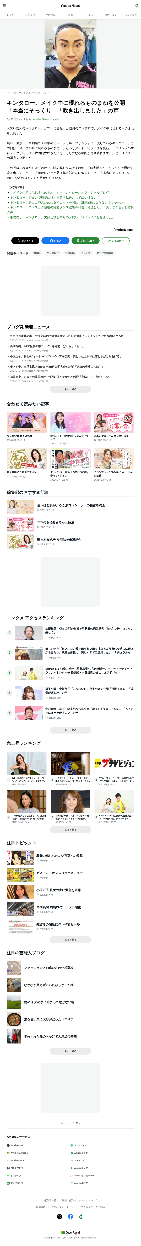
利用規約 (41, 1207)
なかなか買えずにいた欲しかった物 (49, 985)
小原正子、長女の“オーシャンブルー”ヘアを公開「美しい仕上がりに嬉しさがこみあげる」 (66, 356)
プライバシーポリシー (63, 1207)
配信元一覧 (50, 1200)
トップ (10, 15)
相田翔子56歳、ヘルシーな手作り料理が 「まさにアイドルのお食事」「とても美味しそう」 (72, 818)
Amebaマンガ (81, 1168)
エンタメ (30, 15)
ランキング (131, 15)
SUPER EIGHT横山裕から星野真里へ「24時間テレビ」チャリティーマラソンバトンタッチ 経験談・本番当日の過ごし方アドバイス (88, 670)
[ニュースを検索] (137, 6)
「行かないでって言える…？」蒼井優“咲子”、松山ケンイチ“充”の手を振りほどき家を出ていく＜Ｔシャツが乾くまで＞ (29, 820)
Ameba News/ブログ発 (46, 119)
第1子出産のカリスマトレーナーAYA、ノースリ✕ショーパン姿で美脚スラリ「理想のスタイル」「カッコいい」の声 (29, 782)
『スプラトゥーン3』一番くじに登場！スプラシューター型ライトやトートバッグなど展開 (72, 780)
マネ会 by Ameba (19, 1152)
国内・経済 (111, 15)
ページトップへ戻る (70, 1123)
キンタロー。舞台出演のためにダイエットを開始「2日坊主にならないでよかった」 (68, 202)
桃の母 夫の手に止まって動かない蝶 (49, 1002)
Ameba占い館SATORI (84, 1175)
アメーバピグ (80, 1160)
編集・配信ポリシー (73, 1200)
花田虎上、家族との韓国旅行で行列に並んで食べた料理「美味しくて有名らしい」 (61, 377)
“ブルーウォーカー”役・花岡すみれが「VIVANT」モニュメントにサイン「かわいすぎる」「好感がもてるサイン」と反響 (116, 782)
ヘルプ (93, 1200)
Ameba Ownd (18, 1160)
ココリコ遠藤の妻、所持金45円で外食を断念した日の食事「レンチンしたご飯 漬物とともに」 (68, 336)
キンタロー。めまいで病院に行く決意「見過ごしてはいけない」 (55, 197)
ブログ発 (50, 15)
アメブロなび (17, 1183)
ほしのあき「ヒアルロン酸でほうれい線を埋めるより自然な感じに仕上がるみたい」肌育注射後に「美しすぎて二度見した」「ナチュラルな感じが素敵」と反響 (89, 652)
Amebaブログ (81, 1152)
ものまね (70, 252)
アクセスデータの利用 (93, 1207)
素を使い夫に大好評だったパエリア (49, 1019)
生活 (90, 15)
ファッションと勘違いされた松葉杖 (49, 968)
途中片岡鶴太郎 (105, 252)
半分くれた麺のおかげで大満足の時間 (50, 1036)
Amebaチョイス (18, 1145)
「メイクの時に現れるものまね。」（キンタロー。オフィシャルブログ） (61, 192)
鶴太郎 (37, 252)
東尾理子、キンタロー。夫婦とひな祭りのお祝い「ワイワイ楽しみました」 (62, 217)
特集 (70, 15)
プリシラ (85, 252)
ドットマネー (80, 1145)
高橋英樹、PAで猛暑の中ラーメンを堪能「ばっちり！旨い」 (47, 346)
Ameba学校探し (82, 1183)
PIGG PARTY (17, 1168)
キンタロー (53, 252)
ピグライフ (16, 1175)
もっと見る (70, 389)
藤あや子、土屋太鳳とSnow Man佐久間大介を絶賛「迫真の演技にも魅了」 (57, 366)
